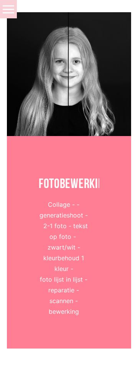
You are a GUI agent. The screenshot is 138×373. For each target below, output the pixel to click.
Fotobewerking (69, 183)
